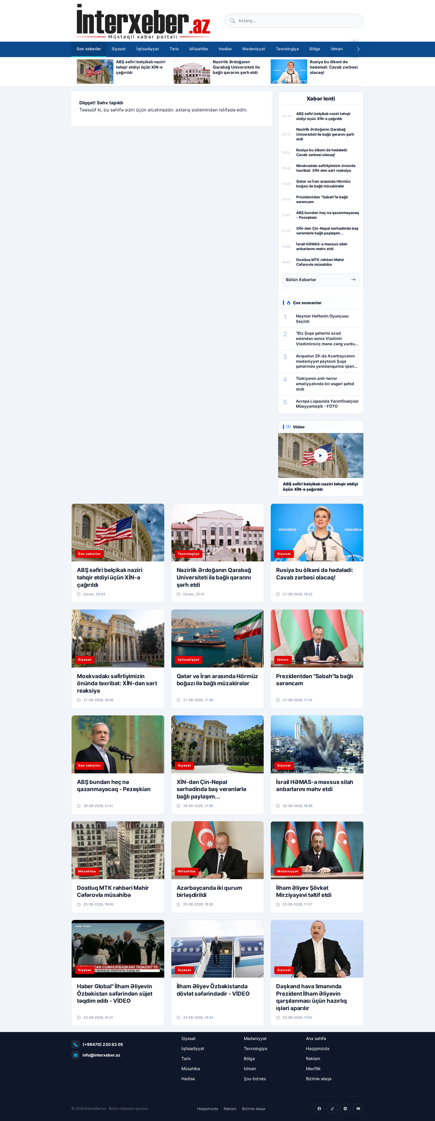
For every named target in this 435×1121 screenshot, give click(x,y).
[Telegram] (345, 1108)
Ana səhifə (316, 1038)
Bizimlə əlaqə (318, 1078)
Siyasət (119, 48)
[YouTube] (358, 1108)
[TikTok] (332, 1108)
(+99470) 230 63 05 (103, 1044)
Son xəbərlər (89, 48)
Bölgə (315, 48)
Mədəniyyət (253, 48)
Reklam (313, 1058)
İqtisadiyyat (147, 48)
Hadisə (225, 48)
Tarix (174, 48)
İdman (337, 48)
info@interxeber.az (101, 1055)
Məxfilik (313, 1068)
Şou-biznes (255, 1078)
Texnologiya (287, 48)
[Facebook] (319, 1108)
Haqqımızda (317, 1048)
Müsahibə (198, 48)
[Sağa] (358, 49)
